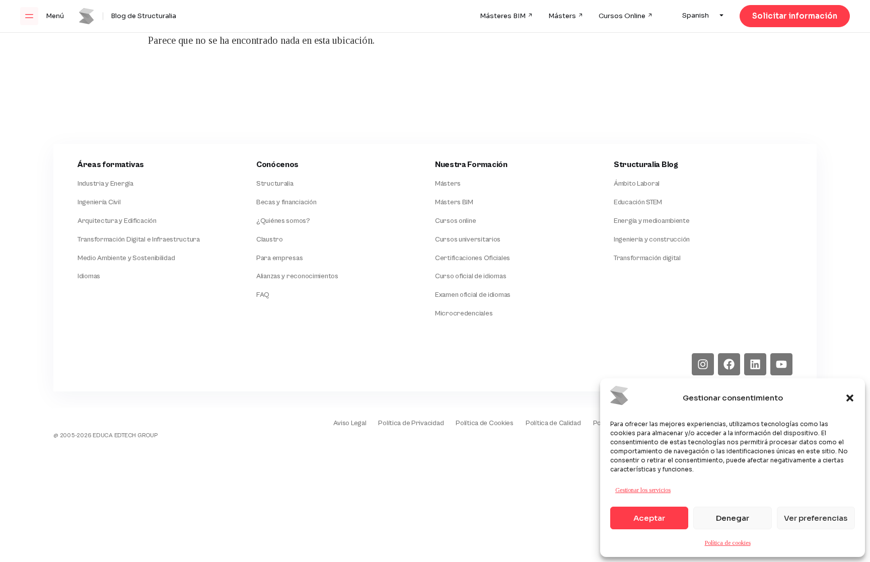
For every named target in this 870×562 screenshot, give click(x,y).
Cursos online (455, 221)
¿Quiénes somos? (283, 221)
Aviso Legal (349, 423)
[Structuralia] (106, 364)
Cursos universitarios (467, 239)
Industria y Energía (105, 184)
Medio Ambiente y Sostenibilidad (126, 258)
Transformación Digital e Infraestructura (139, 239)
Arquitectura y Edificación (117, 221)
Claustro (269, 239)
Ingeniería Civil (99, 202)
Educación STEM (638, 202)
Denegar (732, 518)
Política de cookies (728, 542)
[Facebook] (729, 364)
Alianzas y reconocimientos (297, 276)
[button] (850, 398)
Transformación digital (647, 258)
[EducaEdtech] (88, 416)
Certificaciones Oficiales (472, 258)
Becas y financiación (286, 202)
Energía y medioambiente (652, 221)
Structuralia (275, 184)
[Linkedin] (755, 364)
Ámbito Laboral (637, 184)
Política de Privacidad (411, 423)
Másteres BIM (503, 16)
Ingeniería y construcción (652, 239)
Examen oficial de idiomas (473, 295)
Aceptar (649, 518)
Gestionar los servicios (643, 490)
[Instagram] (703, 364)
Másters (562, 16)
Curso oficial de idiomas (470, 276)
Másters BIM (454, 202)
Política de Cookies (485, 423)
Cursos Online (622, 16)
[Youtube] (781, 364)
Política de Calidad (553, 423)
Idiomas (89, 276)
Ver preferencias (815, 518)
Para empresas (279, 258)
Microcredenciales (463, 313)
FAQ (262, 295)
